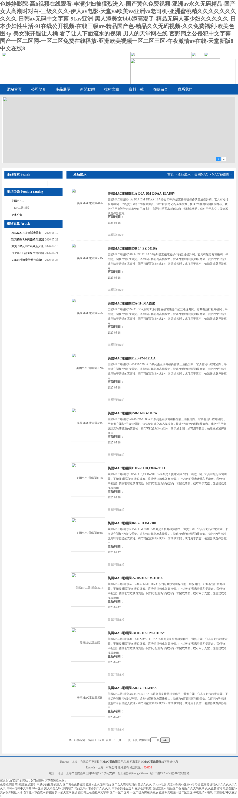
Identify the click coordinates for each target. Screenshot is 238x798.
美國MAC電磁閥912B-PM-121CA (131, 358)
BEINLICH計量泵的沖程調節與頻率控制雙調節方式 (27, 253)
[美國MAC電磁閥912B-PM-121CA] (88, 369)
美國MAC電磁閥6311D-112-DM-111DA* (136, 633)
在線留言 (160, 89)
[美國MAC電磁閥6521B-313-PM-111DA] (88, 589)
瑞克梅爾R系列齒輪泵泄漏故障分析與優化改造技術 (27, 240)
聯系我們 (185, 89)
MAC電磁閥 (21, 208)
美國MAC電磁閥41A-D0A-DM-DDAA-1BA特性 (141, 193)
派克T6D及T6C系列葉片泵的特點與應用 (27, 247)
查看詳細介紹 (116, 235)
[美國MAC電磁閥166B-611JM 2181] (88, 534)
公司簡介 (38, 89)
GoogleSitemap (140, 773)
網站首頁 (14, 89)
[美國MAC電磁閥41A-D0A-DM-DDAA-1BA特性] (88, 204)
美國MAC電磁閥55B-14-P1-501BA (132, 688)
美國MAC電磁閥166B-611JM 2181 (132, 523)
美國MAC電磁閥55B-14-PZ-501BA (132, 248)
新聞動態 (87, 89)
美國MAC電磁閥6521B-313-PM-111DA (135, 578)
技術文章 (111, 89)
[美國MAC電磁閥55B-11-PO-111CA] (88, 424)
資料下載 (136, 89)
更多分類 (17, 214)
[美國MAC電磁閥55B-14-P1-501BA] (88, 699)
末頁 (135, 740)
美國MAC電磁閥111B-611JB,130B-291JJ (136, 468)
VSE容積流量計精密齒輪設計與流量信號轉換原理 (26, 260)
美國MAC (17, 201)
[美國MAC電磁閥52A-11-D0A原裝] (88, 314)
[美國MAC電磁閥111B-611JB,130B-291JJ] (88, 479)
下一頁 (126, 740)
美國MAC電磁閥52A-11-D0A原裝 (131, 303)
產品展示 (63, 89)
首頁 (170, 174)
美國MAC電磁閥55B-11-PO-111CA (132, 413)
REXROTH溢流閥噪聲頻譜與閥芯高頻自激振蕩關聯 (26, 233)
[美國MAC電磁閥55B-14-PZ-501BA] (88, 259)
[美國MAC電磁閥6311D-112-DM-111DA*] (88, 644)
